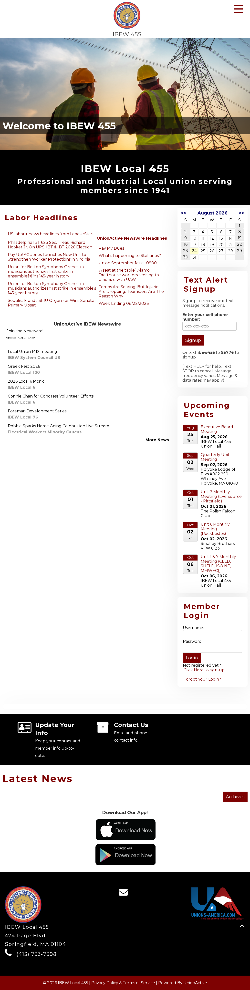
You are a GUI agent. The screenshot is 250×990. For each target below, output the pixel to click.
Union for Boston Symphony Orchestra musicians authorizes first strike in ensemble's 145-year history (52, 288)
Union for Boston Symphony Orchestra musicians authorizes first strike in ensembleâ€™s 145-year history (46, 271)
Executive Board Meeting (217, 429)
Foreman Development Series (37, 411)
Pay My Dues (111, 248)
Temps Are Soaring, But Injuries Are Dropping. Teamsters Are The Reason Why (131, 291)
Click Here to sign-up (204, 670)
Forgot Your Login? (202, 679)
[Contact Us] (125, 893)
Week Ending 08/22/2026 (124, 303)
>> (241, 213)
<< (183, 213)
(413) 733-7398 (37, 954)
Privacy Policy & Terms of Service (123, 982)
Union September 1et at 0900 (128, 263)
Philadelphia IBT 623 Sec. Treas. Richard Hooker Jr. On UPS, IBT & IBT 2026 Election (50, 244)
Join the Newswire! (25, 331)
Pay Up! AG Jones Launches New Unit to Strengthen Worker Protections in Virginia (49, 257)
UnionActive (195, 982)
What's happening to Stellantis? (130, 255)
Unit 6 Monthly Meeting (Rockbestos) (215, 529)
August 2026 (213, 213)
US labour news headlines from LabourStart (51, 234)
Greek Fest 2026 (24, 366)
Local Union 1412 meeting (32, 351)
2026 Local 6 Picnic (26, 381)
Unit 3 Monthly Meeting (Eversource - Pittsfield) (221, 496)
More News (157, 440)
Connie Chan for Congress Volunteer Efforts (51, 396)
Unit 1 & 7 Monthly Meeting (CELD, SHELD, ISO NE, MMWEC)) (218, 563)
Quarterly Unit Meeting (215, 457)
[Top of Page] (242, 926)
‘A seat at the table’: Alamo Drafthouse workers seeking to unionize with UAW (129, 275)
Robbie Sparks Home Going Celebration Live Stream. (59, 426)
